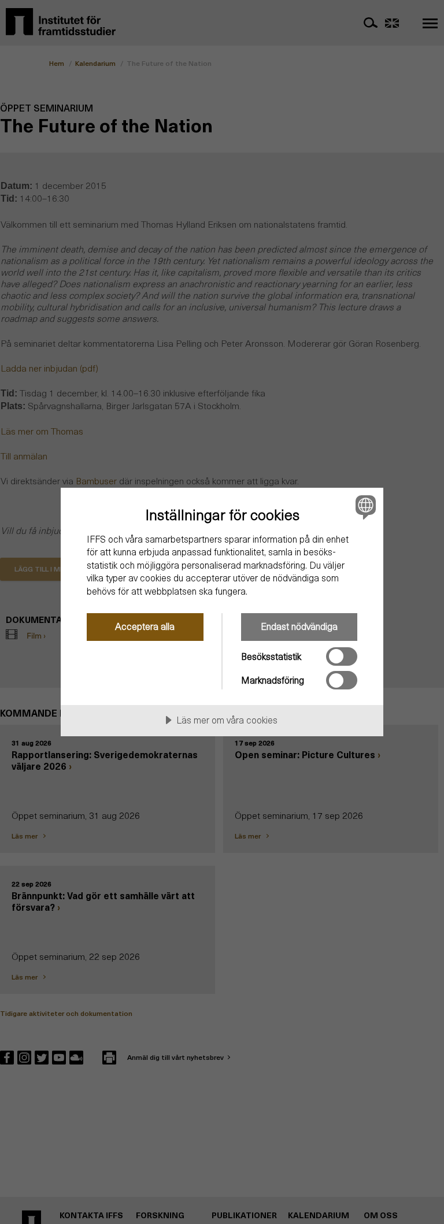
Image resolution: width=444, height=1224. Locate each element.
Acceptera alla (145, 626)
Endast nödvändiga (299, 626)
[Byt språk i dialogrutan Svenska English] (364, 507)
